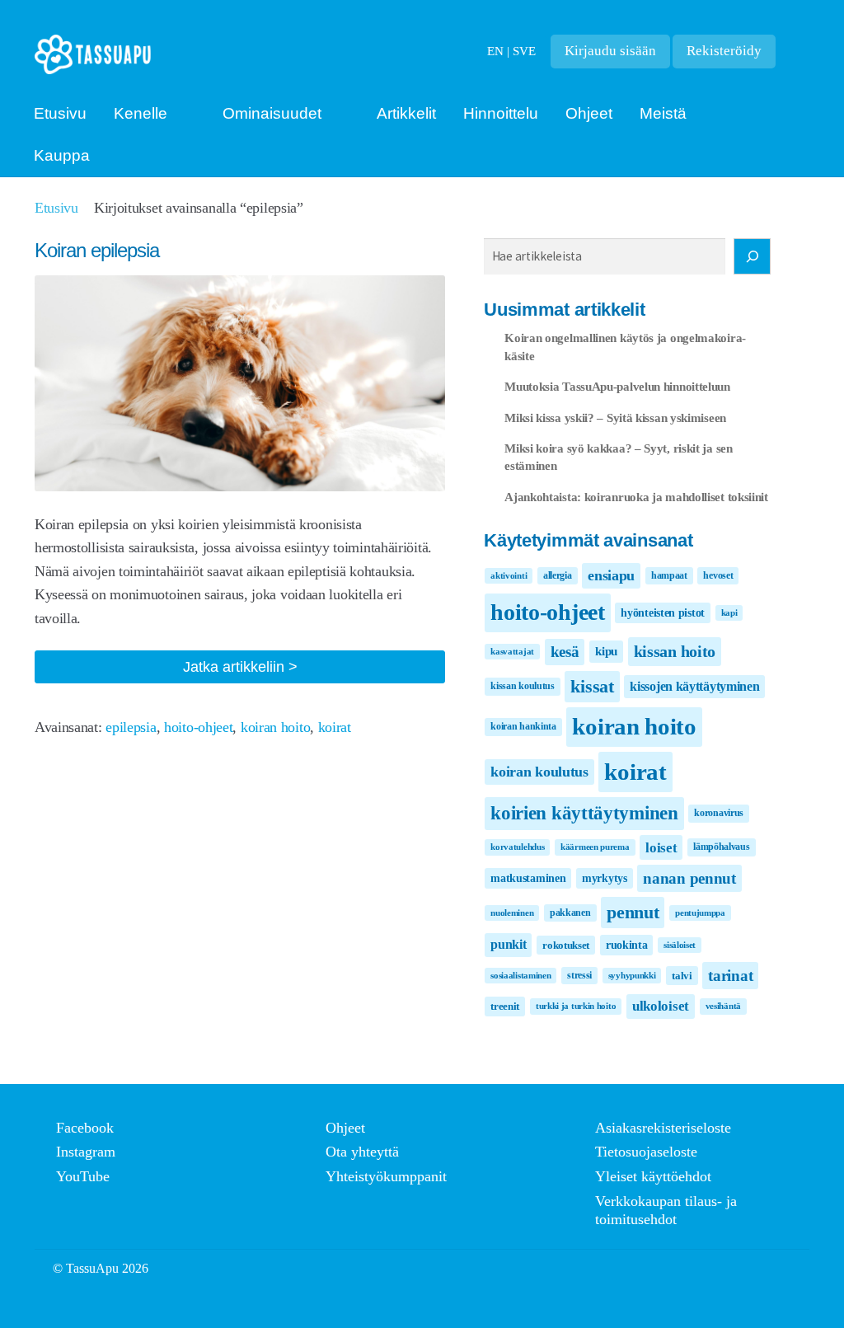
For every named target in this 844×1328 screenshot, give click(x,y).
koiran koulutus (539, 771)
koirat (334, 727)
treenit (504, 1006)
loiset (661, 847)
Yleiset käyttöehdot (653, 1176)
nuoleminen (511, 912)
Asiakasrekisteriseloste (663, 1127)
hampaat (669, 575)
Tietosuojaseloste (646, 1151)
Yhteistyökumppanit (386, 1176)
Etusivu (60, 113)
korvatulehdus (517, 847)
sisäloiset (679, 945)
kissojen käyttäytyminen (694, 686)
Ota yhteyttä (362, 1151)
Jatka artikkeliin (264, 670)
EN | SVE (511, 51)
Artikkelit (406, 113)
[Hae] (752, 256)
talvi (682, 975)
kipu (606, 651)
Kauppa (62, 155)
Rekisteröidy (724, 51)
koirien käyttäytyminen (584, 813)
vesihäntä (723, 1006)
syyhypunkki (632, 975)
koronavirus (718, 813)
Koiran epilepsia (97, 250)
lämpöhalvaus (721, 846)
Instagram (85, 1151)
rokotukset (565, 945)
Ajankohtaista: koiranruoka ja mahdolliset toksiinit (636, 497)
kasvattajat (512, 651)
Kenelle (140, 113)
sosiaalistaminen (520, 975)
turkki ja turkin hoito (576, 1006)
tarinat (730, 975)
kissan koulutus (522, 686)
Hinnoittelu (500, 113)
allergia (557, 575)
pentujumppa (700, 912)
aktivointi (508, 575)
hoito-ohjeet (198, 727)
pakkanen (570, 912)
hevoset (718, 575)
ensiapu (611, 575)
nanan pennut (689, 878)
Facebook (85, 1127)
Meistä (663, 113)
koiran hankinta (523, 726)
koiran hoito (275, 727)
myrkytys (604, 878)
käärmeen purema (595, 847)
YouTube (83, 1176)
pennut (633, 912)
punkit (508, 944)
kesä (565, 651)
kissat (591, 686)
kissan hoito (674, 651)
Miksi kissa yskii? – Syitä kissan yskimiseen (615, 418)
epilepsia (131, 727)
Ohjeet (588, 113)
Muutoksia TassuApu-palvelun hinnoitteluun (617, 386)
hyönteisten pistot (663, 612)
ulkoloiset (660, 1006)
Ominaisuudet (272, 113)
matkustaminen (527, 878)
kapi (729, 612)
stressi (579, 975)
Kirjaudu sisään (610, 51)
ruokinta (627, 944)
